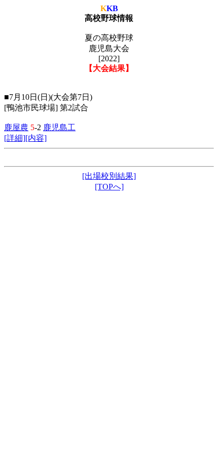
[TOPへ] (109, 186)
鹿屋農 (16, 127)
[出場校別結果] (109, 176)
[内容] (36, 138)
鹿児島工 (59, 127)
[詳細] (14, 138)
